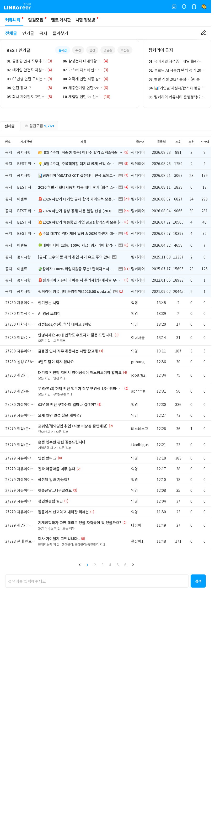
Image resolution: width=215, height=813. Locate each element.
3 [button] (102, 564)
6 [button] (125, 564)
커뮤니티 (12, 20)
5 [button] (118, 564)
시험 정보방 (85, 20)
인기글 (28, 33)
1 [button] (87, 564)
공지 (43, 33)
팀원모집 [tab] (41, 125)
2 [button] (95, 564)
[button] (80, 565)
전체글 (11, 33)
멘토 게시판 (61, 20)
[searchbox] (97, 581)
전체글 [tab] (9, 126)
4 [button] (110, 564)
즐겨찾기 (60, 33)
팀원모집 (35, 20)
